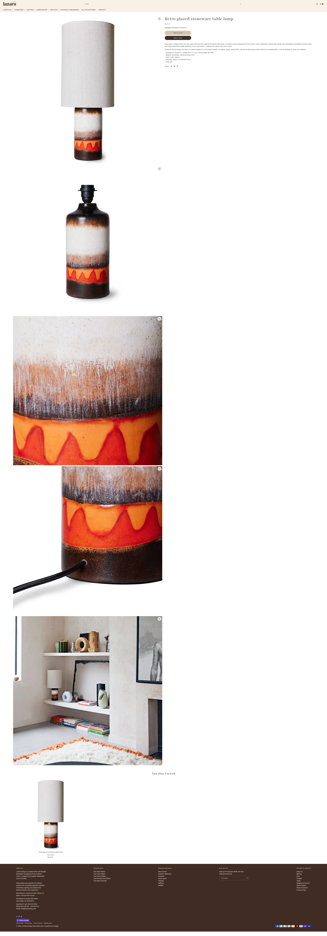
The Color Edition (99, 874)
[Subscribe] (247, 878)
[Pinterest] (19, 916)
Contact (102, 10)
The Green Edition (100, 876)
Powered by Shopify (52, 926)
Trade (298, 881)
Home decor (42, 10)
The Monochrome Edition (102, 878)
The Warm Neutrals (100, 881)
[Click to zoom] (159, 19)
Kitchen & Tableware (69, 10)
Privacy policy (28, 923)
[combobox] (163, 4)
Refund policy (301, 885)
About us (300, 871)
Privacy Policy (301, 890)
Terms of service (38, 923)
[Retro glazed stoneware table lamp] (50, 814)
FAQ (298, 876)
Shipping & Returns (303, 883)
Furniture (19, 10)
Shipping (168, 28)
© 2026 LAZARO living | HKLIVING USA (30, 926)
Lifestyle (7, 10)
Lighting (30, 10)
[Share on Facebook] (171, 66)
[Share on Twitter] (174, 66)
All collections (89, 10)
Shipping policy (48, 923)
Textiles (54, 10)
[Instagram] (21, 916)
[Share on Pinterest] (177, 66)
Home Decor (162, 878)
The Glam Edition (99, 871)
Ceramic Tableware (164, 874)
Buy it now (178, 38)
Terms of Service (302, 888)
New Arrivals (162, 871)
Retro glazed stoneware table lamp (51, 852)
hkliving (299, 874)
